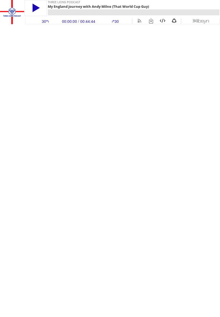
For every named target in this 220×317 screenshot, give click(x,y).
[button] (35, 7)
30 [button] (117, 21)
